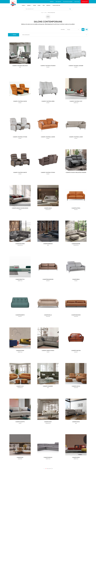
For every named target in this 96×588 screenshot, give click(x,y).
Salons (45, 12)
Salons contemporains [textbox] (26, 34)
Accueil (42, 12)
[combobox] (54, 34)
